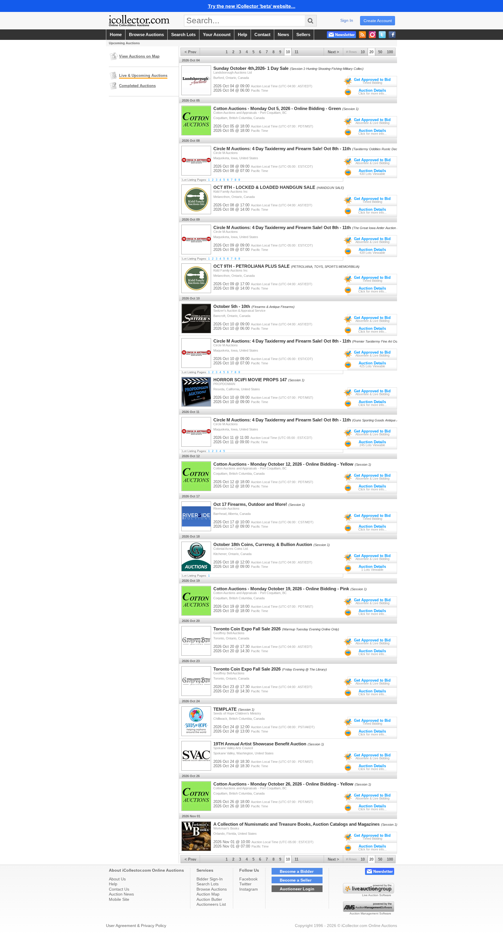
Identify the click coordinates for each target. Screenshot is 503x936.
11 (296, 52)
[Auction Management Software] (368, 910)
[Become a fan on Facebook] (392, 34)
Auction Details (372, 90)
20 (371, 52)
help (242, 34)
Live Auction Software (376, 895)
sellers (303, 34)
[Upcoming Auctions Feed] (362, 34)
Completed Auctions (137, 86)
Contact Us (119, 889)
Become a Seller (295, 880)
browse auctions (146, 34)
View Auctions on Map (139, 56)
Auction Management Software (370, 913)
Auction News (121, 894)
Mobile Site (119, 899)
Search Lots (207, 884)
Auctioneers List (211, 904)
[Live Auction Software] (368, 892)
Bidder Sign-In (209, 879)
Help (113, 884)
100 (390, 52)
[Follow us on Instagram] (372, 34)
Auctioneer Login (297, 889)
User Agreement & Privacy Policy (136, 925)
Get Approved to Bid (372, 79)
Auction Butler (209, 899)
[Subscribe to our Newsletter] (341, 34)
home (116, 34)
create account (378, 20)
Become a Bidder (297, 871)
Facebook (248, 879)
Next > (333, 52)
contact (262, 34)
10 (363, 52)
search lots (183, 34)
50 (380, 52)
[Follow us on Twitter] (382, 34)
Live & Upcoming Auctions (143, 75)
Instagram (248, 889)
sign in (346, 20)
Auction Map (207, 894)
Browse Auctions (211, 889)
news (283, 34)
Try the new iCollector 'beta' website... (251, 6)
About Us (117, 879)
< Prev (190, 52)
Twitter (245, 884)
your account (217, 34)
